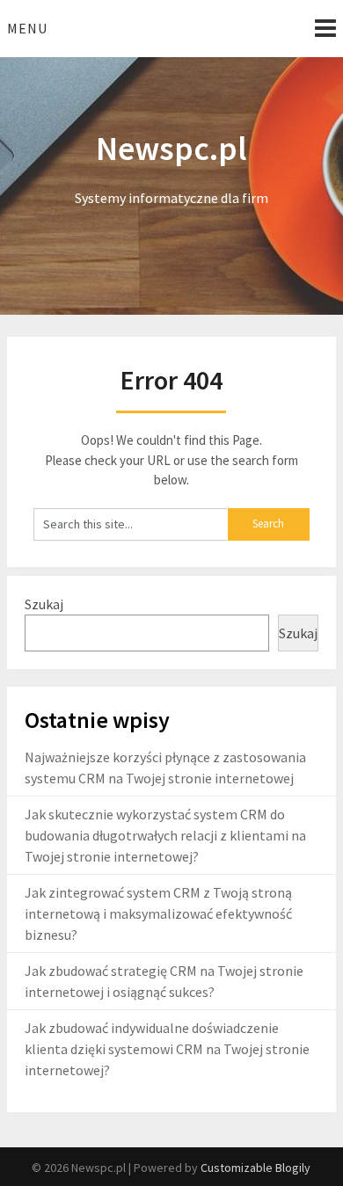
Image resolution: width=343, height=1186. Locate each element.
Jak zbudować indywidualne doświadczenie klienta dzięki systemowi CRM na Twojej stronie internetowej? (167, 1049)
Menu (27, 28)
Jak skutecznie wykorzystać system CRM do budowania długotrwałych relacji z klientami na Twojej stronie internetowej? (165, 835)
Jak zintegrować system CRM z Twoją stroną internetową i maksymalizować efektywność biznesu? (158, 913)
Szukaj (44, 604)
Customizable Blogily (255, 1167)
